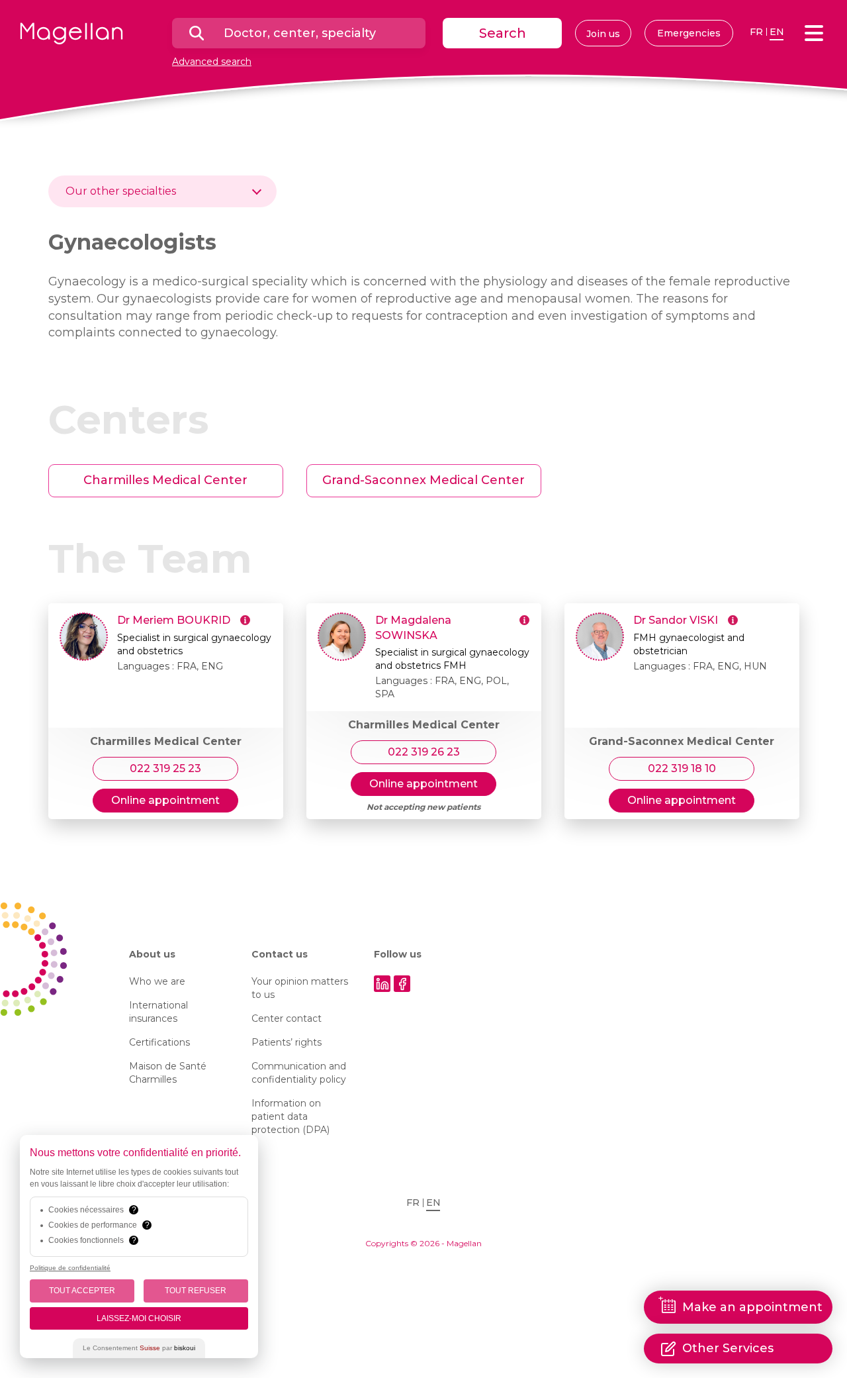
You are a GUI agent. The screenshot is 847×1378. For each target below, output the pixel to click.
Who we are (157, 981)
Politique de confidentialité (70, 1267)
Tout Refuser (195, 1290)
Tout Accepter (82, 1290)
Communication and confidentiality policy (298, 1072)
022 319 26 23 (424, 752)
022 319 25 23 (165, 768)
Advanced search (211, 62)
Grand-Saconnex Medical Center (423, 480)
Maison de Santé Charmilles (167, 1072)
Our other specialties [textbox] (121, 191)
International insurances (158, 1011)
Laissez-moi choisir (139, 1318)
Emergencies (689, 33)
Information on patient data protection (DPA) (290, 1116)
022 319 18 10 (682, 768)
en (777, 32)
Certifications (159, 1042)
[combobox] (162, 191)
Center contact (286, 1018)
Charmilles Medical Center (165, 480)
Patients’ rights (286, 1042)
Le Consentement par (139, 1348)
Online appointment (165, 800)
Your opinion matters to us (299, 988)
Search (502, 33)
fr (756, 32)
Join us (603, 34)
